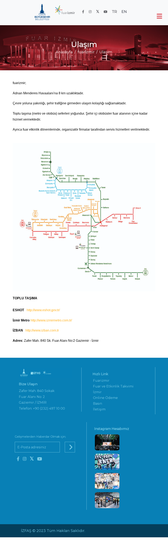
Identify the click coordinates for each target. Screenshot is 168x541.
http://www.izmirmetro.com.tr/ (51, 320)
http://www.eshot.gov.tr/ (43, 310)
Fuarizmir (101, 381)
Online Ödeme (105, 398)
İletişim (99, 409)
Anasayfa (64, 52)
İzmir (97, 392)
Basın (97, 403)
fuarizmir (86, 52)
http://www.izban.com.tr (42, 330)
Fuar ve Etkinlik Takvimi (113, 386)
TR (114, 11)
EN (124, 11)
